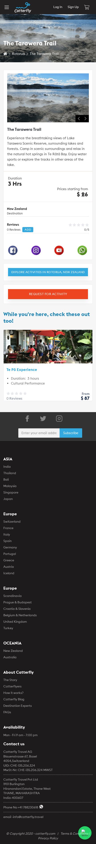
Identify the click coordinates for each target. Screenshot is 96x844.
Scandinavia (12, 596)
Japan (8, 499)
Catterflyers (12, 686)
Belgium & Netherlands (20, 615)
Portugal (9, 554)
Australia (10, 657)
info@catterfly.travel (28, 817)
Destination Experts (17, 706)
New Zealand (13, 651)
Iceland (8, 573)
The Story (10, 680)
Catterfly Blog (13, 699)
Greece (8, 560)
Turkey (8, 628)
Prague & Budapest (17, 602)
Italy (6, 534)
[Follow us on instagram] (59, 418)
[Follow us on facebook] (27, 418)
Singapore (10, 492)
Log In (57, 7)
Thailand (9, 473)
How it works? (13, 693)
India (7, 467)
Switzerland (12, 522)
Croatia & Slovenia (17, 609)
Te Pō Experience (21, 369)
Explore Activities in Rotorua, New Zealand (48, 272)
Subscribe (70, 433)
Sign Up (73, 7)
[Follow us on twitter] (43, 418)
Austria (8, 567)
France (8, 528)
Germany (10, 547)
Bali (6, 479)
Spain (7, 541)
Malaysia (10, 486)
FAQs (7, 712)
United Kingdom (15, 622)
